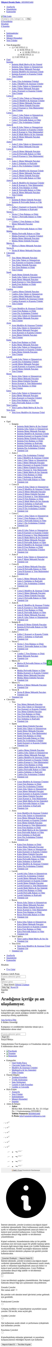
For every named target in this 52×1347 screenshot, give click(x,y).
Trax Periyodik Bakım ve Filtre (30, 716)
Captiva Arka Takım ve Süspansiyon (27, 294)
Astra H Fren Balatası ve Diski (30, 547)
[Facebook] (11, 1051)
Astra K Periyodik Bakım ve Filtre (26, 190)
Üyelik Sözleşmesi (19, 1080)
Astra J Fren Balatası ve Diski (29, 475)
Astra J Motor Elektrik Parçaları (30, 467)
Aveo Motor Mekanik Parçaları (25, 330)
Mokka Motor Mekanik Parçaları (25, 238)
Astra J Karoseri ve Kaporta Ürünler (27, 91)
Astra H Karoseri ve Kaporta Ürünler (27, 129)
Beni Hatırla (9, 985)
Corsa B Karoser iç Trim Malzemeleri (27, 156)
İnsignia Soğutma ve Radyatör (30, 443)
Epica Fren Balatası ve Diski (24, 400)
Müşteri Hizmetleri (14, 38)
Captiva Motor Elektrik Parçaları (25, 291)
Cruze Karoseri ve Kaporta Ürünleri (32, 794)
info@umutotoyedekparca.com (32, 1116)
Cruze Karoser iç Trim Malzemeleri (32, 798)
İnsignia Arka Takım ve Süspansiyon (27, 67)
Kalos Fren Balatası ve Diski (24, 342)
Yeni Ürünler (11, 40)
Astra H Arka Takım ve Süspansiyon (27, 127)
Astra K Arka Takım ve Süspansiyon (32, 617)
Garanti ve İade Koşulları (22, 1084)
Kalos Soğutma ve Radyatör (29, 861)
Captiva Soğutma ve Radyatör (29, 772)
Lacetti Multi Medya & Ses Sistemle (32, 888)
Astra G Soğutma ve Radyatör (24, 163)
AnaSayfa (10, 7)
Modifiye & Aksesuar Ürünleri (24, 1068)
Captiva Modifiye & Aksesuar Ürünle (27, 299)
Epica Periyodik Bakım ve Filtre (25, 403)
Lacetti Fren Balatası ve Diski (29, 890)
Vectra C (10, 212)
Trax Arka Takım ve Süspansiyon (26, 260)
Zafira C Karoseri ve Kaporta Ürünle (27, 207)
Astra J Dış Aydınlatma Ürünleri (25, 81)
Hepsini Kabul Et (25, 1258)
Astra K (9, 180)
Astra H (9, 125)
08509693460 (34, 1113)
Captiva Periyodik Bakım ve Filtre (31, 769)
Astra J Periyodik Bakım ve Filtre (31, 479)
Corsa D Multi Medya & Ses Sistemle (33, 501)
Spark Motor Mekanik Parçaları (25, 279)
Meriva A (10, 243)
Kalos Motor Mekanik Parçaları (25, 345)
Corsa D (9, 96)
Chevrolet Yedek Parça (21, 1065)
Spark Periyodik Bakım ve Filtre (30, 738)
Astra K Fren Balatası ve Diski (25, 188)
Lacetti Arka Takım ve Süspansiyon (27, 359)
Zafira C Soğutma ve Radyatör (25, 209)
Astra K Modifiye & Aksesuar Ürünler (28, 183)
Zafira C (9, 204)
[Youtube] (11, 1053)
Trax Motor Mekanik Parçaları (24, 258)
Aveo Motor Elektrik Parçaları (24, 335)
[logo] (6, 16)
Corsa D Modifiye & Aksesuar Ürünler (28, 100)
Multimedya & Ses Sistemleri (24, 1070)
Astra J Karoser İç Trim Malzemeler (32, 470)
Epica (8, 391)
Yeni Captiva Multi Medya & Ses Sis (27, 407)
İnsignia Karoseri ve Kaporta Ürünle (27, 74)
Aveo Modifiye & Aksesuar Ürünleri (27, 325)
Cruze (8, 306)
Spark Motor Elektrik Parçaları (24, 275)
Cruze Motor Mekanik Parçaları (25, 318)
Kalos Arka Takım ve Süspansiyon (26, 347)
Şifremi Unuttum (22, 985)
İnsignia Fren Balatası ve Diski (30, 441)
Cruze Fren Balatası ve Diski (24, 311)
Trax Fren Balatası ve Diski (23, 267)
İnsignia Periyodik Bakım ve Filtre (31, 446)
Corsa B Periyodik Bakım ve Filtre (26, 154)
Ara (28, 19)
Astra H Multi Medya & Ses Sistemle (27, 134)
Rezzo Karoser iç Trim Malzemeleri (27, 383)
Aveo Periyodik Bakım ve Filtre (30, 832)
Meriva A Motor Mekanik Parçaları (26, 246)
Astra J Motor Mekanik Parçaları (25, 88)
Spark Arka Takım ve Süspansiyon (26, 277)
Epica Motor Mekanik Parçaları (25, 395)
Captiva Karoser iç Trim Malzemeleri (32, 762)
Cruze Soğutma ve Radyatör (29, 806)
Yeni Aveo (10, 410)
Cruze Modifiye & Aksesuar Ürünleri (27, 308)
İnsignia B (10, 197)
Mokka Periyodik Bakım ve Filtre (26, 233)
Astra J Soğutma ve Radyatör (29, 477)
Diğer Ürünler (18, 1072)
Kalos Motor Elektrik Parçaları (24, 352)
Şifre (3, 979)
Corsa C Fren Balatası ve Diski (25, 117)
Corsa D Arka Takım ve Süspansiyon (27, 98)
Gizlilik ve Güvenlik (20, 1087)
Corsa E (9, 168)
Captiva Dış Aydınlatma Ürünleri (31, 774)
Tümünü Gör (22, 450)
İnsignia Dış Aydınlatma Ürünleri (31, 448)
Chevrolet (10, 253)
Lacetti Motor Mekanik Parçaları (25, 364)
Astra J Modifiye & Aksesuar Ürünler (27, 84)
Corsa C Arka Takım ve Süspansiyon (27, 115)
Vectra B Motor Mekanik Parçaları (26, 250)
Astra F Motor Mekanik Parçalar (25, 146)
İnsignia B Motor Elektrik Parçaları (26, 200)
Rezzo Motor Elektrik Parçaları (25, 381)
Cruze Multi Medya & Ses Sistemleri (32, 801)
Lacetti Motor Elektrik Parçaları (25, 369)
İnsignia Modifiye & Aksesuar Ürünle (27, 71)
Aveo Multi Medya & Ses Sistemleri (32, 830)
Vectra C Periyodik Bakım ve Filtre (26, 217)
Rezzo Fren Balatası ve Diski (24, 386)
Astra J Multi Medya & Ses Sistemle (32, 472)
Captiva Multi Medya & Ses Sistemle (32, 767)
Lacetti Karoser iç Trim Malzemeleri (32, 885)
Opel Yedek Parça (19, 1063)
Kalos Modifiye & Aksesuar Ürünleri (32, 864)
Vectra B (10, 248)
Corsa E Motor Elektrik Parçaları (25, 175)
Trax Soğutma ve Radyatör (28, 719)
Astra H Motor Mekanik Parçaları (26, 137)
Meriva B (10, 226)
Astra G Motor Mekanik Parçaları (26, 161)
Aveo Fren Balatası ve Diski (29, 827)
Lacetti (9, 357)
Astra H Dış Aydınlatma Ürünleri (31, 549)
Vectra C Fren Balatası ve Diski (25, 214)
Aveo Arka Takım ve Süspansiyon (26, 328)
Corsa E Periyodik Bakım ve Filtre (26, 178)
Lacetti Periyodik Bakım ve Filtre (31, 893)
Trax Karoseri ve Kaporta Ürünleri (26, 262)
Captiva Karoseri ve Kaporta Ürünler (27, 301)
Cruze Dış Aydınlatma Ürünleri (25, 313)
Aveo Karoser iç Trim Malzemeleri (31, 825)
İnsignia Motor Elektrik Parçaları (31, 438)
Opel (8, 59)
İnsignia (9, 62)
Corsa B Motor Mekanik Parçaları (26, 151)
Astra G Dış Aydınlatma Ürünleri (26, 166)
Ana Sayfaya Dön (8, 1020)
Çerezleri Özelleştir (9, 1258)
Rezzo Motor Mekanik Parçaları (25, 378)
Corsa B (9, 149)
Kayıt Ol (14, 987)
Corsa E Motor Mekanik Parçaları (26, 173)
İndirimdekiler (12, 33)
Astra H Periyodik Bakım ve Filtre (31, 542)
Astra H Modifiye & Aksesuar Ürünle (33, 545)
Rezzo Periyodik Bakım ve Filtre (31, 914)
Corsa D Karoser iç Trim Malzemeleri (27, 108)
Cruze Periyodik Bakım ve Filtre (30, 803)
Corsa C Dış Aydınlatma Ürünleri (26, 122)
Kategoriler (11, 11)
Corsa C (9, 113)
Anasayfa (16, 1092)
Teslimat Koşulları (19, 1077)
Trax (8, 255)
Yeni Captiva (11, 405)
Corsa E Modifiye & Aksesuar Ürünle (28, 171)
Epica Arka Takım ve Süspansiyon (26, 393)
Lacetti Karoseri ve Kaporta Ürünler (27, 366)
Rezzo (9, 374)
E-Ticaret (19, 1170)
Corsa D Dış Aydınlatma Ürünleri (31, 508)
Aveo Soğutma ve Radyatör (28, 835)
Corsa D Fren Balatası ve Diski (30, 499)
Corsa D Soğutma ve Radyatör (30, 504)
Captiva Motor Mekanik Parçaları (26, 296)
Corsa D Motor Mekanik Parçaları (26, 103)
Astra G (9, 158)
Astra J (9, 79)
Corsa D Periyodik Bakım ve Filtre (31, 506)
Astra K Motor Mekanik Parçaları (26, 192)
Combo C (10, 219)
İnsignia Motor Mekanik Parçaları (26, 69)
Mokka (9, 231)
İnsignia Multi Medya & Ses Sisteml (27, 64)
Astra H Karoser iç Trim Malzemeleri (27, 132)
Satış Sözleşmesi (19, 1082)
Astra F (9, 142)
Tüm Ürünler (17, 76)
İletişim (9, 36)
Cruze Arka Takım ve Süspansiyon (26, 316)
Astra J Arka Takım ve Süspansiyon (27, 86)
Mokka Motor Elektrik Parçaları (25, 241)
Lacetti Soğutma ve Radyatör (29, 895)
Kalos (8, 340)
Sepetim (15, 1101)
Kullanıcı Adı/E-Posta (10, 974)
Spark (8, 272)
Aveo (8, 323)
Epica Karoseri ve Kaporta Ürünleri (27, 398)
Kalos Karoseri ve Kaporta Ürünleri (27, 349)
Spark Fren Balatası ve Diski (24, 284)
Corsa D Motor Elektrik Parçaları (26, 105)
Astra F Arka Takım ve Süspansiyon (27, 144)
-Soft (14, 1170)
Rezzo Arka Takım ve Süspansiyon (26, 376)
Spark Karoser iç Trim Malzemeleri (26, 282)
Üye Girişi (10, 969)
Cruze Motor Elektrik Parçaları (30, 796)
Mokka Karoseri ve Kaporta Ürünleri (27, 236)
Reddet (19, 1249)
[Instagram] (11, 1056)
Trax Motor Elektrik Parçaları (24, 265)
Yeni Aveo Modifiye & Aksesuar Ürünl (28, 412)
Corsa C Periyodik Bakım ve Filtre (26, 120)
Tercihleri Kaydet (24, 1345)
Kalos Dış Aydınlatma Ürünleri (30, 866)
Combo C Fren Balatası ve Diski (25, 221)
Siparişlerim (11, 9)
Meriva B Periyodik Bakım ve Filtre (27, 229)
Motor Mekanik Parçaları (22, 224)
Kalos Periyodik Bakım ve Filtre (30, 859)
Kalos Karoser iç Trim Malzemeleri (32, 856)
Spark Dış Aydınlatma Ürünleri (30, 740)
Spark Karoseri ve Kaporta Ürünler (32, 743)
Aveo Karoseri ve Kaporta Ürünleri (26, 333)
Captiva (9, 289)
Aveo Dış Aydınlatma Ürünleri (30, 837)
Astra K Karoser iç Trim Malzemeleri (27, 185)
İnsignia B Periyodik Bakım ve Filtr (27, 202)
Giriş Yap (5, 987)
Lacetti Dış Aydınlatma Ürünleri (25, 362)
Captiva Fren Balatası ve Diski (30, 765)
